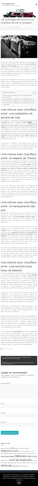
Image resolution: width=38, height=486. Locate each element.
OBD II (5, 460)
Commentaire (5, 383)
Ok (19, 483)
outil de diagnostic (20, 459)
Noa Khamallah (7, 456)
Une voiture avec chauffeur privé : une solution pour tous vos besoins (19, 103)
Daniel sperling (25, 448)
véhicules (15, 466)
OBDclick (20, 456)
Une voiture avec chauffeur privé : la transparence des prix (19, 100)
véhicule (6, 465)
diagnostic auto (9, 450)
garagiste (11, 453)
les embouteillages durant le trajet (24, 216)
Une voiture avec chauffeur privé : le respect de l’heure (18, 99)
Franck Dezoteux (5, 453)
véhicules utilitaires (23, 466)
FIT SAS (32, 451)
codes (12, 448)
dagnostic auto (18, 448)
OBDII (2, 460)
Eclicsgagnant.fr (8, 4)
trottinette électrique (32, 462)
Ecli (15, 58)
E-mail (3, 413)
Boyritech (7, 448)
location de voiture (18, 453)
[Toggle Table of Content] (33, 92)
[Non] (36, 479)
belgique (3, 448)
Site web (3, 422)
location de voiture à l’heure (29, 453)
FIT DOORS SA (26, 451)
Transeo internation (11, 462)
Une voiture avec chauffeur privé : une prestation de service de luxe (17, 96)
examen (21, 451)
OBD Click (32, 456)
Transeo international (22, 462)
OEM (8, 460)
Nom (3, 403)
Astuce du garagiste (13, 27)
